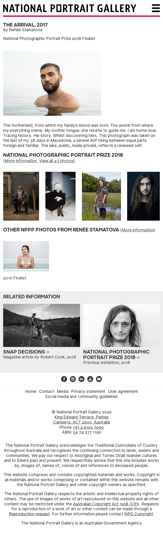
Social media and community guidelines (81, 396)
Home (30, 391)
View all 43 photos (56, 160)
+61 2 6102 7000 (88, 427)
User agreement (123, 391)
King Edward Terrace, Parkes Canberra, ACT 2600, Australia (81, 420)
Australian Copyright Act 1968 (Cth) (106, 504)
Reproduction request (29, 514)
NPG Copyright (138, 514)
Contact (46, 391)
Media (62, 391)
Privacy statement (88, 391)
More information (21, 160)
